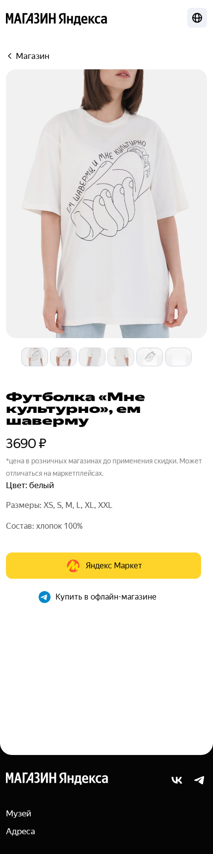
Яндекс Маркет (114, 565)
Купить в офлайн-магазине (106, 597)
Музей (18, 813)
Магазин (33, 56)
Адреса (20, 831)
